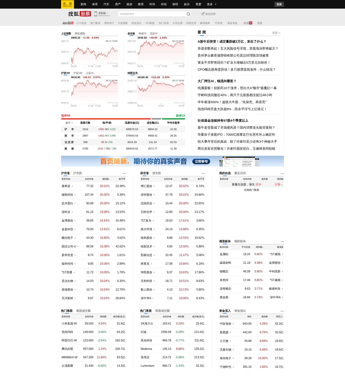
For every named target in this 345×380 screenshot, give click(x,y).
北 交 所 (69, 142)
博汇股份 (146, 186)
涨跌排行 (109, 23)
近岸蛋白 (67, 203)
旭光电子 (225, 358)
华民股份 (146, 272)
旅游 (129, 4)
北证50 (153, 33)
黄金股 (224, 297)
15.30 (173, 129)
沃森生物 (225, 349)
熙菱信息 (146, 255)
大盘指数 (123, 23)
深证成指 (80, 33)
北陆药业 (146, 203)
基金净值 (232, 23)
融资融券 (205, 23)
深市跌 (156, 173)
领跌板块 (240, 241)
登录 (279, 4)
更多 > (276, 32)
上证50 (89, 73)
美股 (259, 23)
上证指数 (66, 33)
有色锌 (224, 280)
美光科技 (146, 340)
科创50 (142, 33)
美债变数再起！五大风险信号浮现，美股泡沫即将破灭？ (238, 48)
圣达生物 (67, 280)
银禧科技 (274, 288)
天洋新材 (67, 298)
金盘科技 (67, 229)
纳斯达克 (133, 73)
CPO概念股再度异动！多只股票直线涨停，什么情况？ (237, 69)
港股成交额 (83, 310)
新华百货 (67, 255)
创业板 (131, 33)
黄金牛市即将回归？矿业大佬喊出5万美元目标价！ (234, 62)
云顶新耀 (67, 365)
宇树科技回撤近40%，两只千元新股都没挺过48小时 (235, 95)
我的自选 (225, 173)
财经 (175, 4)
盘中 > (69, 122)
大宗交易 (177, 23)
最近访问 (240, 173)
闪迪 (143, 332)
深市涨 (144, 173)
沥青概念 (225, 288)
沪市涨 (65, 173)
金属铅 (224, 254)
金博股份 (67, 220)
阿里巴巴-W (69, 340)
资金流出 (240, 310)
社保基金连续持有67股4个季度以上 (223, 120)
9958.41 (152, 135)
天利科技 (146, 280)
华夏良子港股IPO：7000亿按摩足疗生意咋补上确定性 (236, 134)
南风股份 (146, 237)
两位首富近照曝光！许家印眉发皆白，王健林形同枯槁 (236, 148)
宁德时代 (225, 366)
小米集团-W (69, 323)
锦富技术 (146, 246)
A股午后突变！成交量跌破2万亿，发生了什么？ (232, 41)
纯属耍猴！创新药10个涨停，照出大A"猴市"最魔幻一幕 (237, 88)
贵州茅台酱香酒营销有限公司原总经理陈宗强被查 (233, 55)
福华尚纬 (67, 263)
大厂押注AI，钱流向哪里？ (217, 81)
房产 (118, 4)
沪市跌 (77, 173)
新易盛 (224, 332)
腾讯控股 (67, 348)
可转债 (218, 23)
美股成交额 (162, 310)
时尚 (152, 4)
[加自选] (72, 186)
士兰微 (224, 340)
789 (114, 148)
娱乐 (187, 4)
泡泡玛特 (67, 332)
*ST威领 (275, 254)
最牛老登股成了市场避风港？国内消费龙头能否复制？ (236, 127)
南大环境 (146, 229)
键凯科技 (67, 194)
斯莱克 (145, 263)
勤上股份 (146, 289)
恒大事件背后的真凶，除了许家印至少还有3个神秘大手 (237, 141)
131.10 (153, 142)
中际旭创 (225, 323)
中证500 (77, 73)
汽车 (106, 4)
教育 (141, 4)
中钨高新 (274, 271)
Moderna (146, 348)
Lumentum (147, 365)
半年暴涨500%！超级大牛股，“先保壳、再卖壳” (232, 102)
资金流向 (136, 23)
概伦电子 (67, 237)
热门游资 (164, 23)
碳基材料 (225, 262)
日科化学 (146, 211)
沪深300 (65, 73)
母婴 (198, 4)
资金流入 (225, 310)
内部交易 (191, 23)
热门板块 (95, 23)
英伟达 (145, 357)
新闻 (83, 4)
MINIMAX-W (69, 357)
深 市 (69, 135)
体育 (95, 4)
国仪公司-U (69, 246)
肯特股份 (146, 194)
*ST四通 (67, 272)
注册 (277, 184)
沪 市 (69, 129)
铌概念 (224, 271)
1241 (100, 148)
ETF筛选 (81, 23)
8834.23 (152, 129)
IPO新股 (150, 23)
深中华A (146, 298)
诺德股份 (67, 289)
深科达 (66, 211)
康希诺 (66, 186)
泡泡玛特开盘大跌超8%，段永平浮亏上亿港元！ (232, 109)
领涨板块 (225, 241)
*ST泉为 (146, 220)
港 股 (69, 148)
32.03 (173, 142)
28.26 (173, 135)
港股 (246, 23)
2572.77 (152, 148)
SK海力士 (147, 323)
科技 (164, 4)
